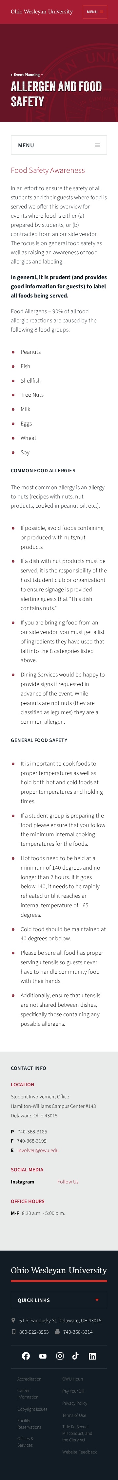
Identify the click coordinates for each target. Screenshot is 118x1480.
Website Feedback (79, 1452)
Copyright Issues (32, 1409)
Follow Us (67, 1181)
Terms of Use (74, 1415)
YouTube (43, 1356)
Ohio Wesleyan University (42, 12)
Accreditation (29, 1379)
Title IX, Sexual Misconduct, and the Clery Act (77, 1433)
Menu (92, 12)
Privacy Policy (74, 1403)
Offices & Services (25, 1442)
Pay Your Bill (73, 1391)
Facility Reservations (29, 1424)
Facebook (26, 1356)
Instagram (60, 1356)
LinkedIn (92, 1356)
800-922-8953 (34, 1332)
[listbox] (59, 1300)
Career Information (27, 1393)
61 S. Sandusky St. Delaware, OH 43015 (60, 1320)
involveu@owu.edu (38, 1150)
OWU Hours (73, 1379)
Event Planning (27, 75)
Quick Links (34, 1300)
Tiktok (75, 1356)
